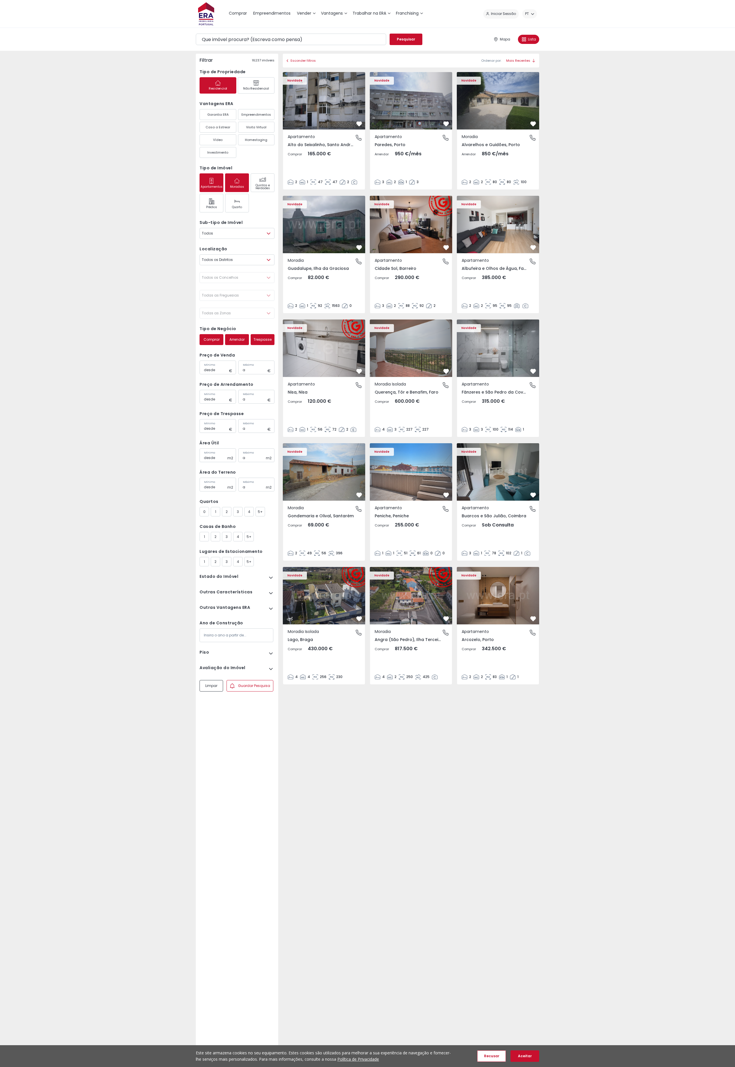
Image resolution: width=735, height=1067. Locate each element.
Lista (532, 39)
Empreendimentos (256, 114)
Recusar (491, 1056)
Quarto (237, 207)
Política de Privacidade (358, 1059)
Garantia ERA (218, 114)
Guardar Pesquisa (254, 685)
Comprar (212, 339)
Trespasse (263, 339)
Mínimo (209, 365)
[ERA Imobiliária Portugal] (206, 13)
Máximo (248, 365)
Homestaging (256, 140)
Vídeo (218, 140)
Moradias (237, 187)
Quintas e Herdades (263, 186)
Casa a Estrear (218, 127)
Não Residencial (256, 88)
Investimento (217, 152)
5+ (260, 511)
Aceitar (525, 1056)
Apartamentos (212, 187)
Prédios (211, 207)
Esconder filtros (303, 60)
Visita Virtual (256, 127)
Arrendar (237, 339)
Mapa (505, 39)
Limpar (211, 685)
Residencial (218, 88)
